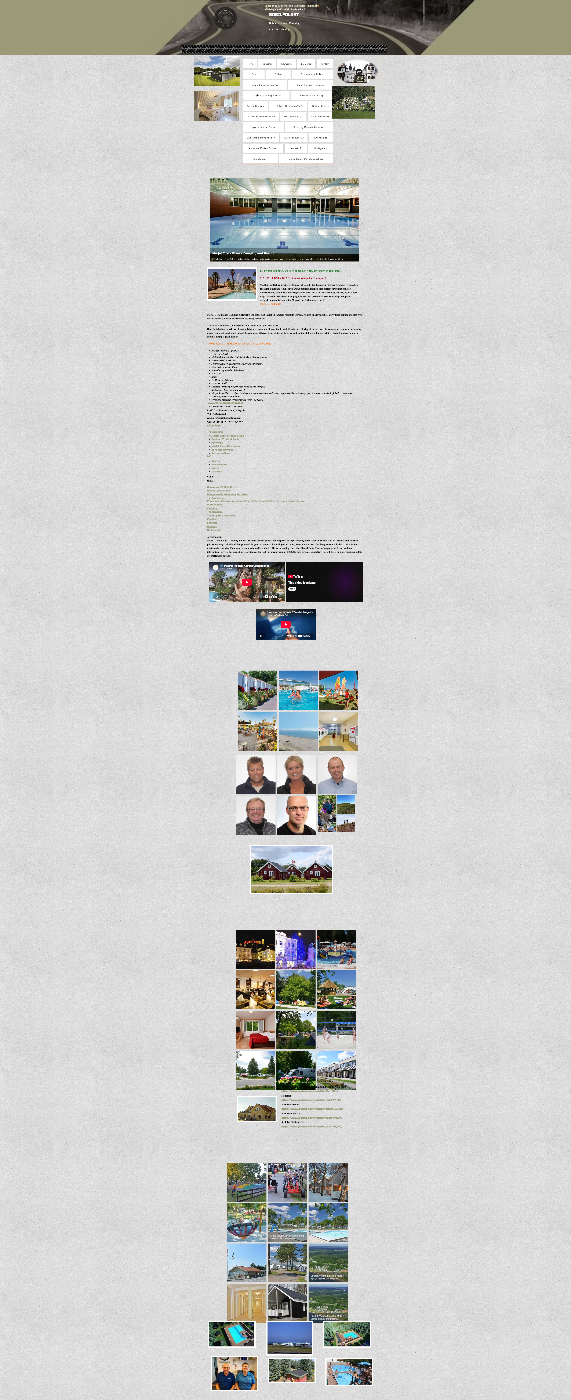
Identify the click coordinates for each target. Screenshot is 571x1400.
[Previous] (214, 220)
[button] (257, 690)
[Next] (354, 220)
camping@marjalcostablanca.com (224, 417)
